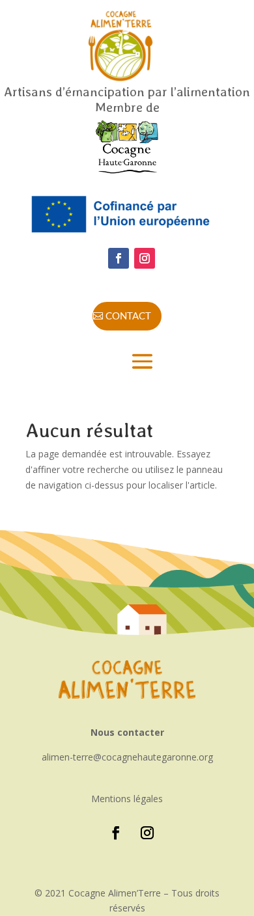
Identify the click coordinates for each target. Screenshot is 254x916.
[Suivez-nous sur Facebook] (118, 258)
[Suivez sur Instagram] (144, 258)
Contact (128, 315)
